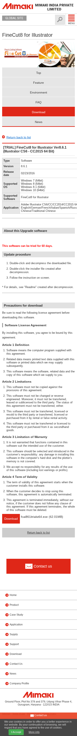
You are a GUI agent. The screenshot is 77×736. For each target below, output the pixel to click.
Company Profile (19, 683)
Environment (38, 92)
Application (16, 624)
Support (14, 644)
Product (14, 604)
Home (13, 595)
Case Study (16, 614)
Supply (14, 634)
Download (38, 112)
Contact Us (16, 663)
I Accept (16, 732)
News (38, 122)
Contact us (40, 715)
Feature (38, 82)
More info (34, 732)
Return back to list (18, 137)
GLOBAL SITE (14, 18)
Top (38, 73)
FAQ (38, 102)
